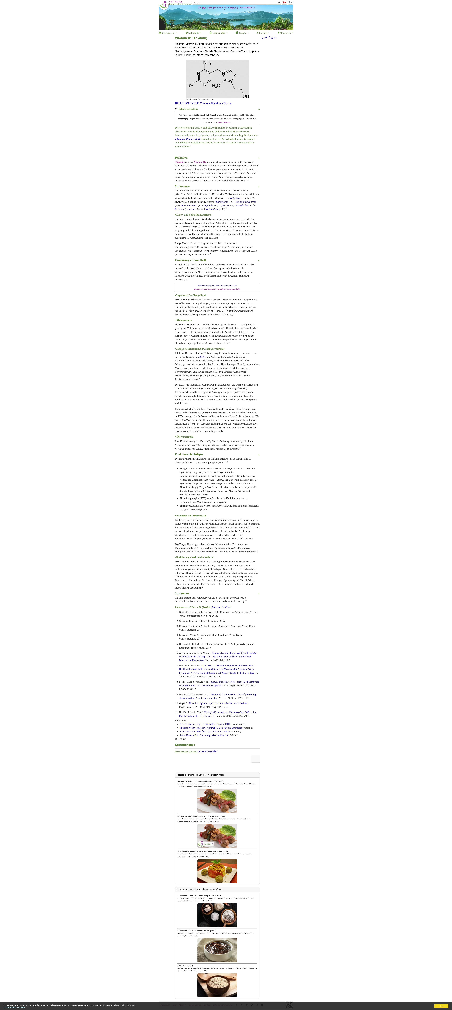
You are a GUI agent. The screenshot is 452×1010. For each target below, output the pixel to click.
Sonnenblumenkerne (246, 201)
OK (441, 1006)
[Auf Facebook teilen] (269, 37)
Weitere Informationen (14, 1007)
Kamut (191, 209)
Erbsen (178, 209)
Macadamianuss (189, 205)
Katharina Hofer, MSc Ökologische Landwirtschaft (205, 731)
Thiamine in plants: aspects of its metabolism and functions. (218, 703)
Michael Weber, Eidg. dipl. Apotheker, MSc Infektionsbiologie (211, 727)
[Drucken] (266, 37)
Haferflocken (241, 205)
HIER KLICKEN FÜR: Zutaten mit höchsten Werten (203, 103)
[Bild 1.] (217, 88)
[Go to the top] (259, 109)
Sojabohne (209, 205)
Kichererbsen (212, 209)
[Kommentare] (263, 37)
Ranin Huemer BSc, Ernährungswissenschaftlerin (204, 735)
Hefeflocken (236, 197)
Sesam (225, 205)
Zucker (202, 356)
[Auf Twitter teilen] (272, 37)
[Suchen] (279, 2)
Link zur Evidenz (221, 607)
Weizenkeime (221, 201)
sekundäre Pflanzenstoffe (188, 139)
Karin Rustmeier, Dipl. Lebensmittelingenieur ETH (205, 724)
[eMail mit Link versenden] (275, 37)
